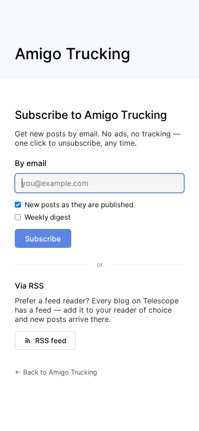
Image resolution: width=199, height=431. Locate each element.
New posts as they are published (79, 204)
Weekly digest (48, 217)
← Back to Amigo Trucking (56, 372)
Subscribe (43, 238)
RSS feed (51, 340)
